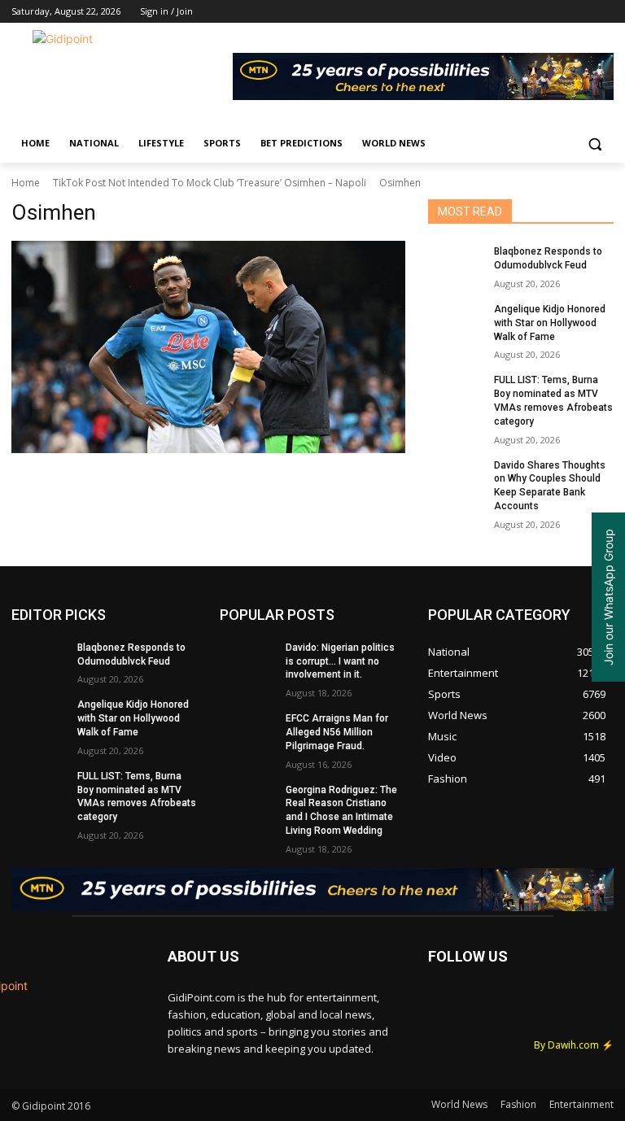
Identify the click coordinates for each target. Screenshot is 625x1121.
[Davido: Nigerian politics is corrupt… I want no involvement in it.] (247, 660)
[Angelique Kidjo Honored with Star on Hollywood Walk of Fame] (455, 322)
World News (459, 1104)
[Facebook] (514, 11)
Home (25, 183)
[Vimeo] (581, 11)
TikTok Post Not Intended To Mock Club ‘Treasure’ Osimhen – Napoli (209, 183)
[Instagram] (536, 11)
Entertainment (581, 1104)
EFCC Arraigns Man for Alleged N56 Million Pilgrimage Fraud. (337, 732)
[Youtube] (604, 11)
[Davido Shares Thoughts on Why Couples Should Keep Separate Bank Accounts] (455, 478)
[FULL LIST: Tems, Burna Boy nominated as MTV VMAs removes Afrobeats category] (455, 392)
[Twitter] (559, 11)
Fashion (518, 1104)
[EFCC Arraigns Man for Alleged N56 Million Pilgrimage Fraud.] (247, 731)
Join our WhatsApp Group (608, 597)
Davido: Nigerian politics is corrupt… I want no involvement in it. (340, 661)
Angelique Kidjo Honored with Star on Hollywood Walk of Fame (549, 322)
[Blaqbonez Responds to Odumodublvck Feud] (455, 264)
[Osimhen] (208, 347)
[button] (594, 143)
